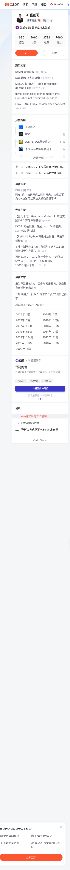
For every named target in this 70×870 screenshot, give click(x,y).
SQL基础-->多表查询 (34, 77)
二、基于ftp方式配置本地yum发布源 (36, 429)
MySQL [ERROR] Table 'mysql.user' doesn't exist (36, 86)
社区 (43, 4)
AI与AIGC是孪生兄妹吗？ (30, 304)
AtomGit (58, 4)
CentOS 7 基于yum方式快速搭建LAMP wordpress (45, 173)
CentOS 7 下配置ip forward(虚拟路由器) (45, 167)
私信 (54, 53)
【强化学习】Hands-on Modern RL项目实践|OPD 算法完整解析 (40, 218)
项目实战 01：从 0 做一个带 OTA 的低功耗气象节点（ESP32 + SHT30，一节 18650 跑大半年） (39, 261)
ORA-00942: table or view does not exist (40, 106)
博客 (25, 4)
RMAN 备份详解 (31, 71)
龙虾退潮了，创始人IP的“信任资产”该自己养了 (41, 296)
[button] (38, 399)
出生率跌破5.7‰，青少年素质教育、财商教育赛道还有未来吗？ (40, 285)
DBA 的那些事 (23, 190)
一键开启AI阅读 (40, 388)
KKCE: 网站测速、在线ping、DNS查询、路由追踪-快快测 (39, 228)
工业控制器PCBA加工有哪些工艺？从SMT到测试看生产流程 (39, 248)
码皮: (18, 194)
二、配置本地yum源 (27, 422)
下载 (34, 4)
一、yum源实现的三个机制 (31, 416)
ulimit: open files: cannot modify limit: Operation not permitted (37, 96)
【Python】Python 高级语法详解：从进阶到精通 (40, 238)
